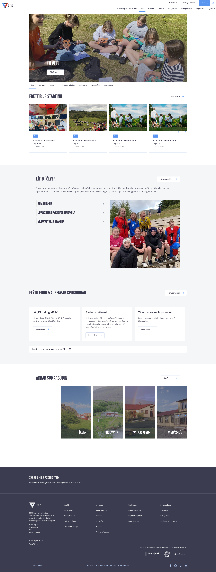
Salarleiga (164, 510)
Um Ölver (42, 85)
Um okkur (173, 3)
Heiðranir (99, 526)
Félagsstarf (199, 9)
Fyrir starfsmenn (102, 532)
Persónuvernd (37, 565)
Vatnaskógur (122, 9)
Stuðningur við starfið (168, 521)
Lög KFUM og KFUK (135, 516)
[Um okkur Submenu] (178, 3)
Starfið (66, 505)
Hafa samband (165, 505)
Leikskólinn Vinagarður (72, 526)
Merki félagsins (133, 521)
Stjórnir (99, 516)
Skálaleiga (83, 85)
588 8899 (33, 544)
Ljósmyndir (108, 85)
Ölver (142, 9)
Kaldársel (160, 9)
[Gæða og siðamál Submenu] (196, 3)
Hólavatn (150, 9)
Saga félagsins (101, 510)
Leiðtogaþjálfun (186, 9)
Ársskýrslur (132, 505)
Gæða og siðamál (188, 3)
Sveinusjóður (95, 85)
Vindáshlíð (133, 9)
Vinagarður (210, 9)
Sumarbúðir (54, 85)
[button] (185, 132)
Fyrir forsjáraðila (68, 85)
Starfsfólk (99, 521)
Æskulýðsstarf (171, 9)
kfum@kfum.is (36, 540)
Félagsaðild (164, 516)
